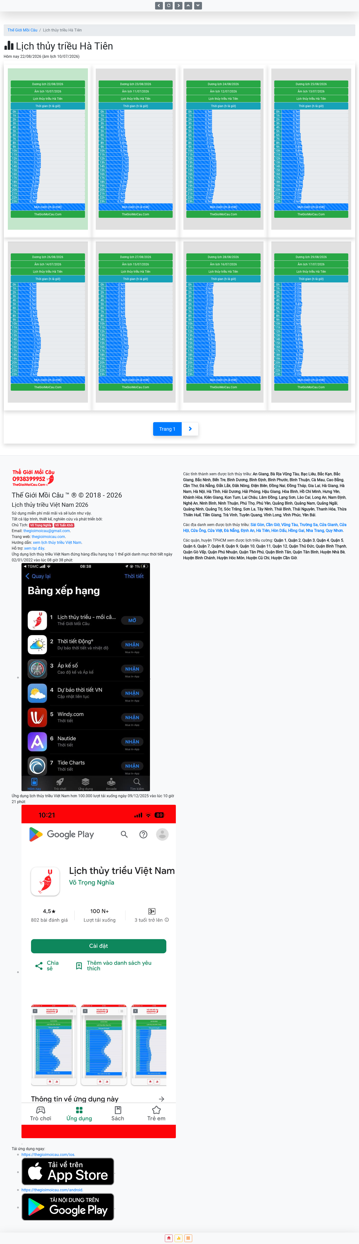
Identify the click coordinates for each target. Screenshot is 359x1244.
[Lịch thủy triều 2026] (178, 1238)
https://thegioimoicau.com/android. (52, 1190)
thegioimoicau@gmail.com (46, 530)
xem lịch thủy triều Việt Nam (57, 542)
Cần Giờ (273, 524)
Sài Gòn (257, 524)
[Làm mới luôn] (169, 6)
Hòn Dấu (278, 530)
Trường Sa (309, 524)
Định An (247, 530)
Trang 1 (170, 429)
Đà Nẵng (231, 530)
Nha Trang (315, 530)
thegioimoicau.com (48, 536)
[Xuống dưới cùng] (198, 6)
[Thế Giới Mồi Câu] (169, 1238)
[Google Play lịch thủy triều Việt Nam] (67, 1207)
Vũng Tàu (289, 524)
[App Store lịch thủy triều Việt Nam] (67, 1172)
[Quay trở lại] (159, 6)
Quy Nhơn (334, 530)
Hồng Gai (296, 530)
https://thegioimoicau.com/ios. (48, 1154)
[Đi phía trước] (178, 6)
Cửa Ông (198, 530)
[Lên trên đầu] (188, 6)
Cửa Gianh (328, 524)
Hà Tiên (263, 530)
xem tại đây (34, 548)
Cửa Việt (215, 530)
